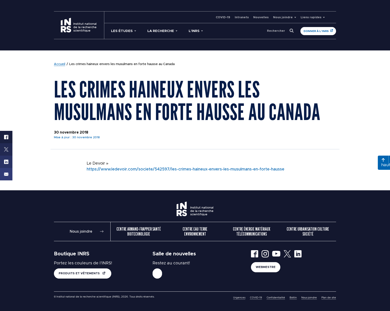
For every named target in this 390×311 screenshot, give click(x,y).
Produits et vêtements (80, 273)
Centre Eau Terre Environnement (195, 231)
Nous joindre (283, 17)
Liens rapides (311, 17)
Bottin (293, 297)
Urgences (239, 297)
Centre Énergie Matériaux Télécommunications (251, 231)
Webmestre (266, 267)
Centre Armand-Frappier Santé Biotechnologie (138, 231)
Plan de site (328, 297)
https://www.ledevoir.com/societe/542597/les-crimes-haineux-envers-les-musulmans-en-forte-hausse (185, 169)
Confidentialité (276, 297)
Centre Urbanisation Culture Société (308, 231)
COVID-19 (223, 17)
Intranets (242, 17)
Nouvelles (261, 17)
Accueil (59, 64)
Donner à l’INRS (316, 31)
